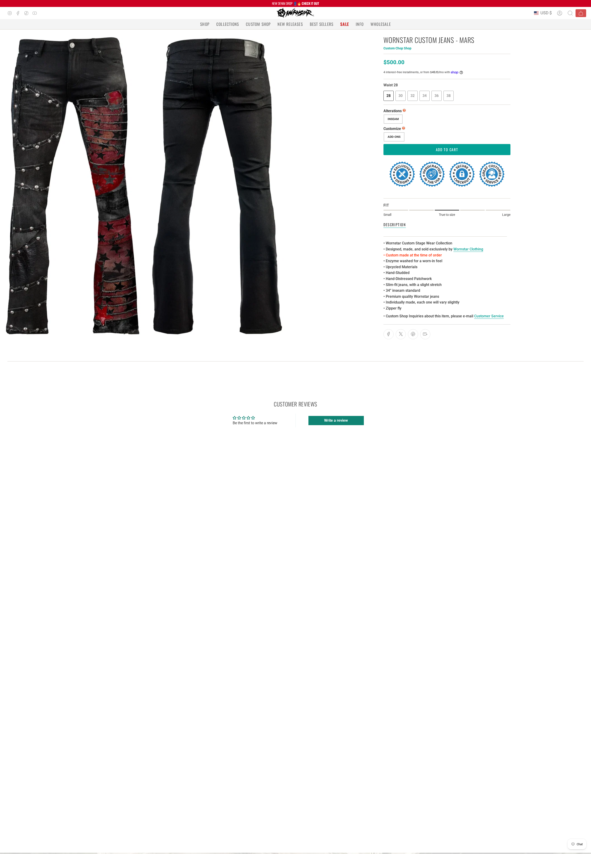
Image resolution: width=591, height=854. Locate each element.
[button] (205, 24)
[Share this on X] (401, 334)
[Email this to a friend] (425, 334)
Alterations (392, 111)
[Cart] (581, 13)
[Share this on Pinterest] (413, 334)
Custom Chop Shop (397, 48)
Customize (392, 128)
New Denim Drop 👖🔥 (295, 3)
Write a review (336, 420)
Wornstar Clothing (468, 249)
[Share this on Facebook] (388, 334)
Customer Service (489, 316)
